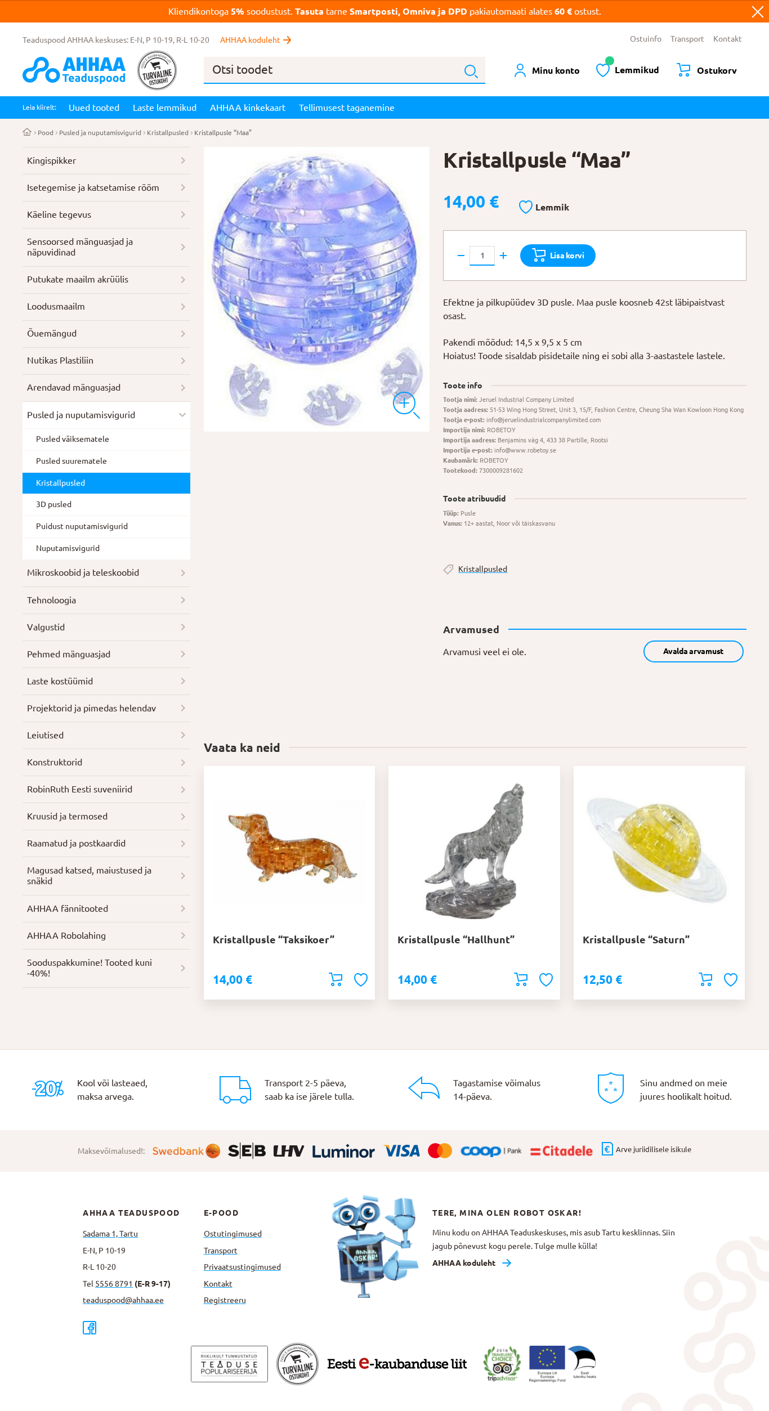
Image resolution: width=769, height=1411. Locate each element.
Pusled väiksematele (72, 439)
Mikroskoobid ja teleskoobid (83, 572)
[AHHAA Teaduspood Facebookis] (143, 1327)
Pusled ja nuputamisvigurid (100, 132)
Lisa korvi (567, 255)
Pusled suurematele (71, 460)
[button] (544, 207)
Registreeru (225, 1300)
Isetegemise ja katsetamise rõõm (93, 187)
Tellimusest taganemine (347, 107)
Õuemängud (52, 333)
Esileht (27, 133)
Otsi (471, 71)
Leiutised (45, 735)
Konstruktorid (54, 762)
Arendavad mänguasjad (73, 387)
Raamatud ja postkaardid (76, 843)
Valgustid (46, 627)
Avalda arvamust (693, 651)
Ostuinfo (645, 38)
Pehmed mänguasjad (68, 654)
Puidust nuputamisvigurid (82, 526)
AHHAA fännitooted (67, 908)
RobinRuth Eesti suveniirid (79, 789)
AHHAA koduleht (250, 39)
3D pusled (53, 504)
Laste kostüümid (60, 681)
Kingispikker (51, 160)
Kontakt (727, 38)
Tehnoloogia (51, 600)
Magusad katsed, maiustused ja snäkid (89, 875)
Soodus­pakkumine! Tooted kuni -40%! (89, 968)
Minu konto (556, 70)
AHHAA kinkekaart (247, 107)
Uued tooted (94, 107)
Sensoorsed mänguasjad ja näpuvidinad (80, 247)
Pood (45, 132)
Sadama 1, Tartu (110, 1233)
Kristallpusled (168, 132)
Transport (687, 38)
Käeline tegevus (59, 214)
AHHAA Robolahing (66, 935)
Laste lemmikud (164, 107)
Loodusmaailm (56, 306)
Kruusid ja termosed (67, 816)
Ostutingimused (233, 1233)
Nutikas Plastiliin (60, 360)
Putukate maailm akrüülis (77, 279)
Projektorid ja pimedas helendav (91, 708)
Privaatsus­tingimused (242, 1266)
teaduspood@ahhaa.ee (123, 1300)
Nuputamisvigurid (68, 548)
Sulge (757, 11)
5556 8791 (114, 1283)
